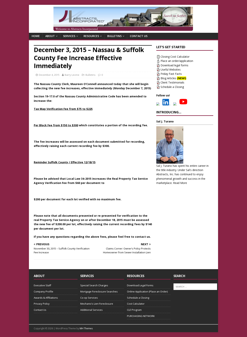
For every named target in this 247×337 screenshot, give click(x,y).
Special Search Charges (94, 285)
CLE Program (134, 310)
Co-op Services (89, 297)
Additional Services (91, 310)
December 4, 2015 (49, 75)
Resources (91, 36)
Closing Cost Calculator (175, 56)
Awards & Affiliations (46, 297)
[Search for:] (195, 286)
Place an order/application (177, 61)
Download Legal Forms (140, 285)
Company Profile (43, 291)
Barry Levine (72, 75)
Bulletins (114, 36)
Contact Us (138, 36)
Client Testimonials (172, 82)
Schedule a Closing (172, 87)
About (50, 36)
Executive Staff (42, 285)
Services (69, 36)
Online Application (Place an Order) (147, 291)
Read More (180, 183)
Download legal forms (174, 65)
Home (36, 36)
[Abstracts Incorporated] (123, 19)
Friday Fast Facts (171, 74)
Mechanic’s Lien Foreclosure (96, 303)
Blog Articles (173, 78)
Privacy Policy (42, 303)
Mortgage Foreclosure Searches (99, 291)
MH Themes (86, 328)
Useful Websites (171, 69)
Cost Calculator (136, 303)
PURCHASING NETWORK (141, 316)
